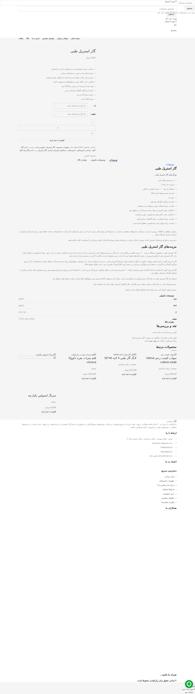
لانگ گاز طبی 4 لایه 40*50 (120, 358)
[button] (169, 378)
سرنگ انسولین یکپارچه (42, 395)
